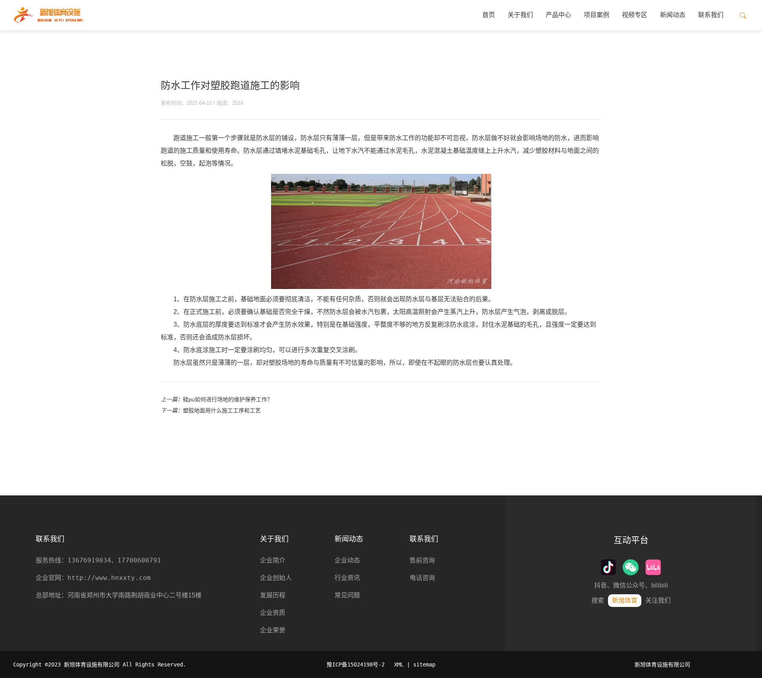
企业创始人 (276, 577)
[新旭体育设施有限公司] (48, 15)
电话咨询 (422, 577)
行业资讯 (347, 577)
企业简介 (272, 560)
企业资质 (272, 612)
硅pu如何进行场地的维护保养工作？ (228, 399)
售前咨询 (422, 560)
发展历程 (272, 595)
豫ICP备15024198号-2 (356, 664)
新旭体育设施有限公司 (662, 664)
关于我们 (520, 15)
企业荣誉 (272, 630)
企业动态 (347, 560)
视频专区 (634, 15)
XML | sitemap (414, 664)
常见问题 (347, 595)
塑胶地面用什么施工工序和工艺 (222, 410)
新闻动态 (672, 15)
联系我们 (711, 15)
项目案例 (596, 15)
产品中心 (558, 15)
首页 (488, 15)
